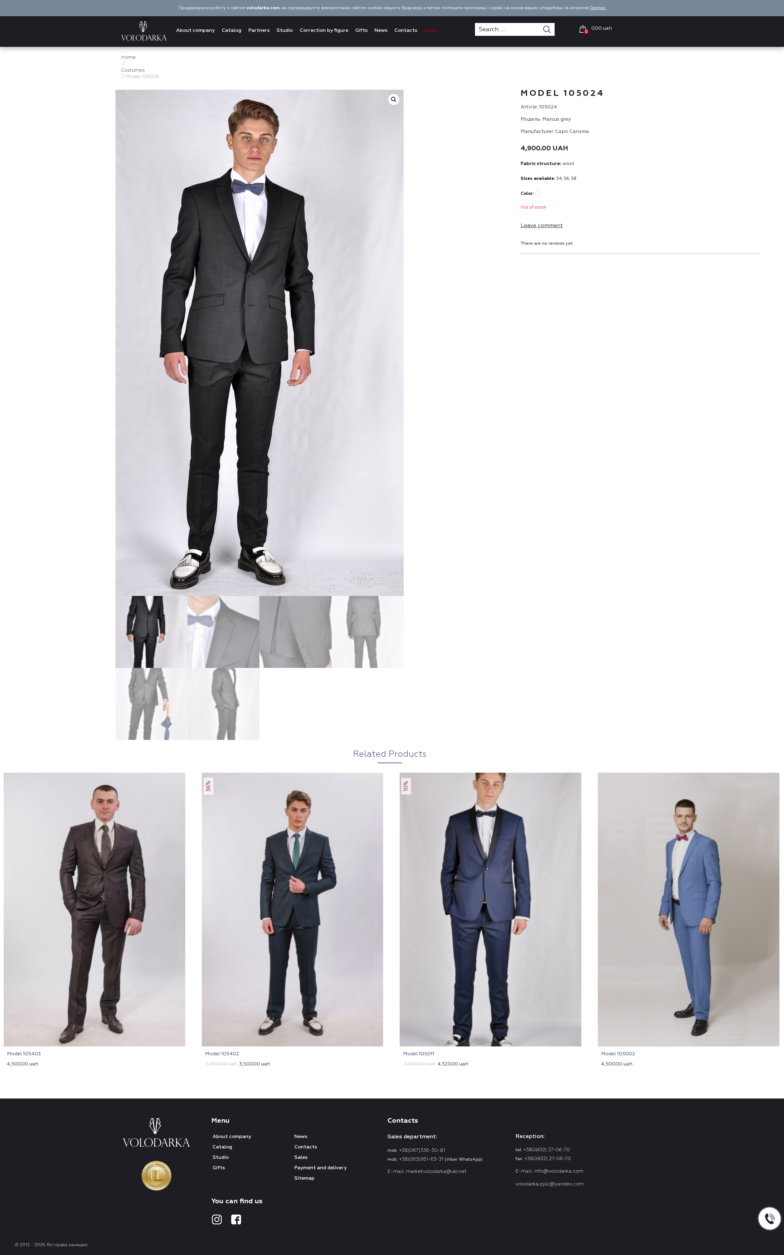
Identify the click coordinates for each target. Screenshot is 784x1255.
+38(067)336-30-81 (422, 1150)
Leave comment (542, 225)
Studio (285, 30)
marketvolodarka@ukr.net (436, 1171)
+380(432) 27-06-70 (546, 1150)
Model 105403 (24, 1054)
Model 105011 (418, 1054)
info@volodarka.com (558, 1171)
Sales (430, 30)
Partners (259, 30)
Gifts (361, 30)
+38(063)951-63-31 (421, 1159)
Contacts (405, 30)
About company (195, 30)
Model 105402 (222, 1054)
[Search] (549, 29)
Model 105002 (618, 1054)
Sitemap (304, 1178)
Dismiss (597, 8)
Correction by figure (324, 30)
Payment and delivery (320, 1168)
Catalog (231, 30)
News (381, 30)
